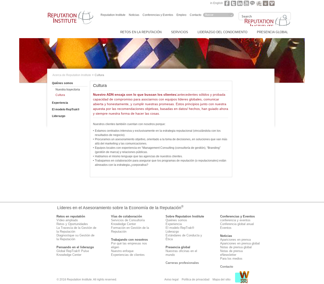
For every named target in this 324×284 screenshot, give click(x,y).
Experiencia (60, 102)
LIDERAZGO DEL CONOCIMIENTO (222, 32)
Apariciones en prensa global (240, 243)
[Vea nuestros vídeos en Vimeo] (272, 3)
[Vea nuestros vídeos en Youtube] (246, 3)
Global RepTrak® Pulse (72, 251)
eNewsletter (228, 255)
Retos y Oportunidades (72, 224)
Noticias (134, 15)
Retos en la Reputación (141, 32)
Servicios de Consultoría (128, 220)
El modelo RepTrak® (65, 109)
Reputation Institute (113, 15)
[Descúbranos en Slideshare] (265, 3)
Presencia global (272, 32)
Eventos (225, 228)
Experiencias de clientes (128, 255)
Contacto (195, 15)
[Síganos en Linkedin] (240, 3)
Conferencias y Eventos (158, 15)
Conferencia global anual (237, 224)
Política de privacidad (195, 279)
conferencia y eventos (235, 220)
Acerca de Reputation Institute (71, 75)
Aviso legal (171, 279)
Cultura (60, 95)
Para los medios (231, 258)
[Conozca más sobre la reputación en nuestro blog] (252, 3)
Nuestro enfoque (122, 251)
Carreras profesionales (182, 263)
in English (217, 3)
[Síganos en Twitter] (233, 3)
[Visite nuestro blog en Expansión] (259, 3)
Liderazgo (58, 116)
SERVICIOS (179, 32)
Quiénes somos (62, 83)
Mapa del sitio (222, 279)
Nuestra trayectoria (68, 89)
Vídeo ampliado (67, 220)
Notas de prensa (231, 251)
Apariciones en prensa (235, 239)
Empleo (181, 15)
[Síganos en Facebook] (227, 3)
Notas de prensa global (236, 247)
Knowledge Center (68, 255)
